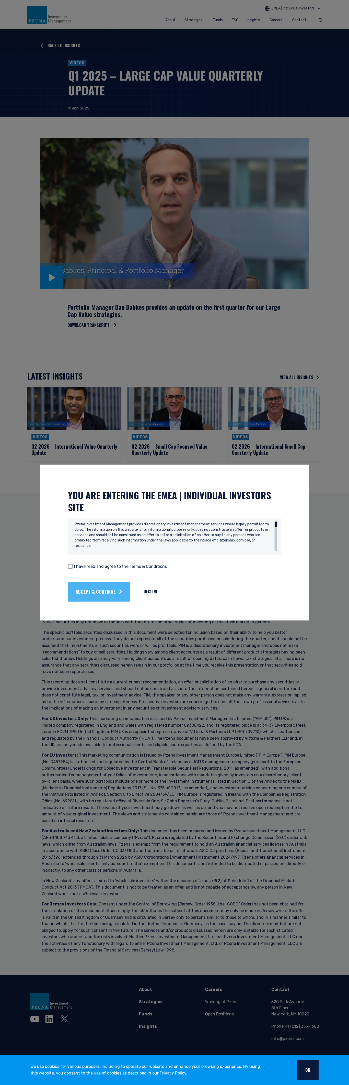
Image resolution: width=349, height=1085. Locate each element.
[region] (176, 536)
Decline (151, 592)
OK (307, 1070)
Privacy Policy (173, 1073)
